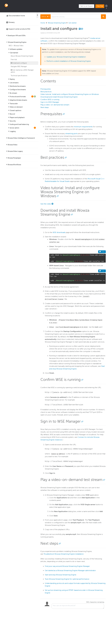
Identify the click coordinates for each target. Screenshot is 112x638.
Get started (14, 53)
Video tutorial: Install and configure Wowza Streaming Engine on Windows (69, 94)
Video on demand (16, 107)
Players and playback (17, 117)
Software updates (16, 49)
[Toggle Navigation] (37, 15)
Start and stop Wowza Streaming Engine (60, 575)
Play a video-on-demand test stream (54, 105)
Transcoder (14, 103)
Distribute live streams (18, 86)
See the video (46, 204)
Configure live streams (18, 89)
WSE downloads (59, 232)
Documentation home (17, 16)
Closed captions (15, 110)
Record (12, 114)
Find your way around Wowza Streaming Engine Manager (67, 566)
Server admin (22, 128)
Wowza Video (12, 145)
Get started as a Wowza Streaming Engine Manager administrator (70, 570)
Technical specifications (19, 75)
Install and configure (19, 63)
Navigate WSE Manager (19, 66)
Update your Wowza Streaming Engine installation (66, 57)
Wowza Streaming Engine (17, 42)
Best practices (46, 92)
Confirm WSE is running (49, 100)
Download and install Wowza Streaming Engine (59, 97)
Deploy (12, 79)
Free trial (14, 59)
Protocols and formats (22, 96)
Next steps (44, 107)
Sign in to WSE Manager (49, 102)
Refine (43, 17)
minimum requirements (83, 127)
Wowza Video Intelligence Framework (21, 138)
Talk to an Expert (86, 6)
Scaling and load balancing (19, 124)
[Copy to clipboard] (64, 114)
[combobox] (75, 16)
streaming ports (71, 134)
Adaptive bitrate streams (18, 100)
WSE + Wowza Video (16, 45)
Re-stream (13, 93)
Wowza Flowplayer (14, 158)
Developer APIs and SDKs (16, 35)
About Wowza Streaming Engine (22, 56)
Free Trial (100, 6)
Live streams (14, 83)
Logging (13, 131)
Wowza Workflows (14, 164)
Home (42, 23)
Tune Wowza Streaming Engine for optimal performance (67, 579)
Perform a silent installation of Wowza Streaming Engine (68, 61)
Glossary (11, 22)
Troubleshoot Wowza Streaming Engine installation (64, 554)
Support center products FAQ (19, 29)
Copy (103, 251)
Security (13, 121)
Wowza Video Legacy (15, 151)
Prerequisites (45, 89)
